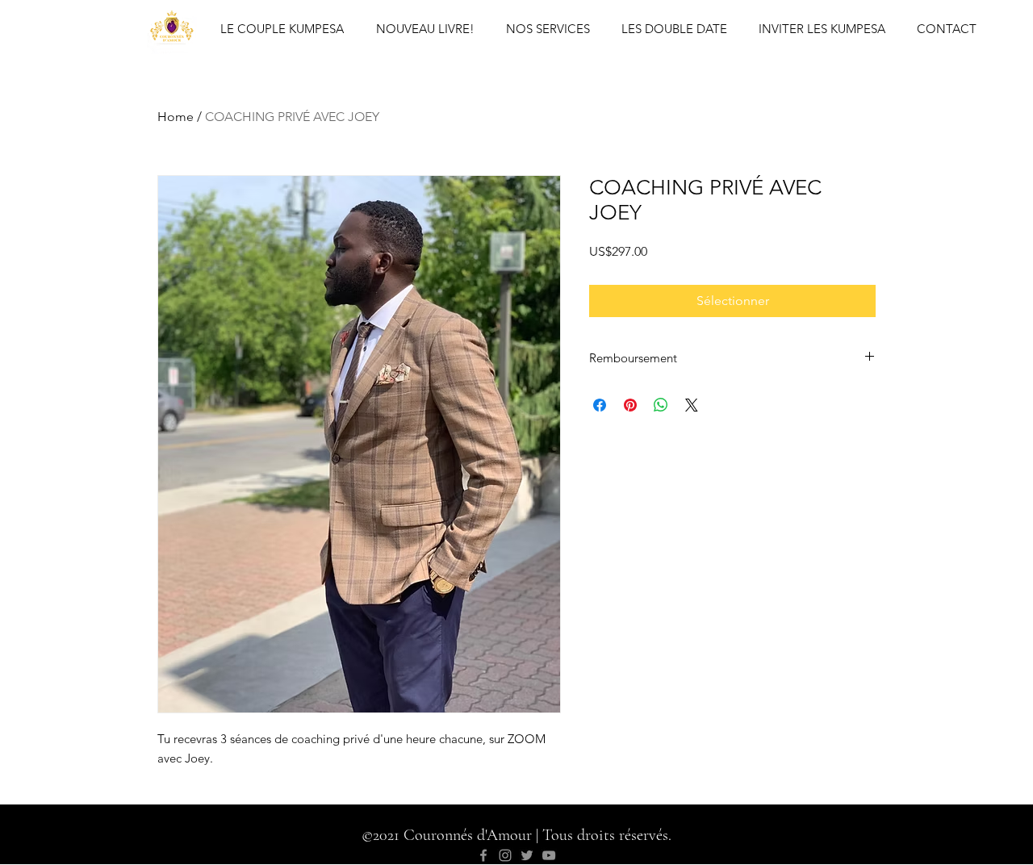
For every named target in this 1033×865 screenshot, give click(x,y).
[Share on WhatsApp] (661, 405)
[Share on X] (691, 405)
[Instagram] (505, 855)
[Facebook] (483, 855)
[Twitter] (527, 855)
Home (175, 116)
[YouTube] (549, 855)
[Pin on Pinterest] (630, 405)
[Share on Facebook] (599, 405)
